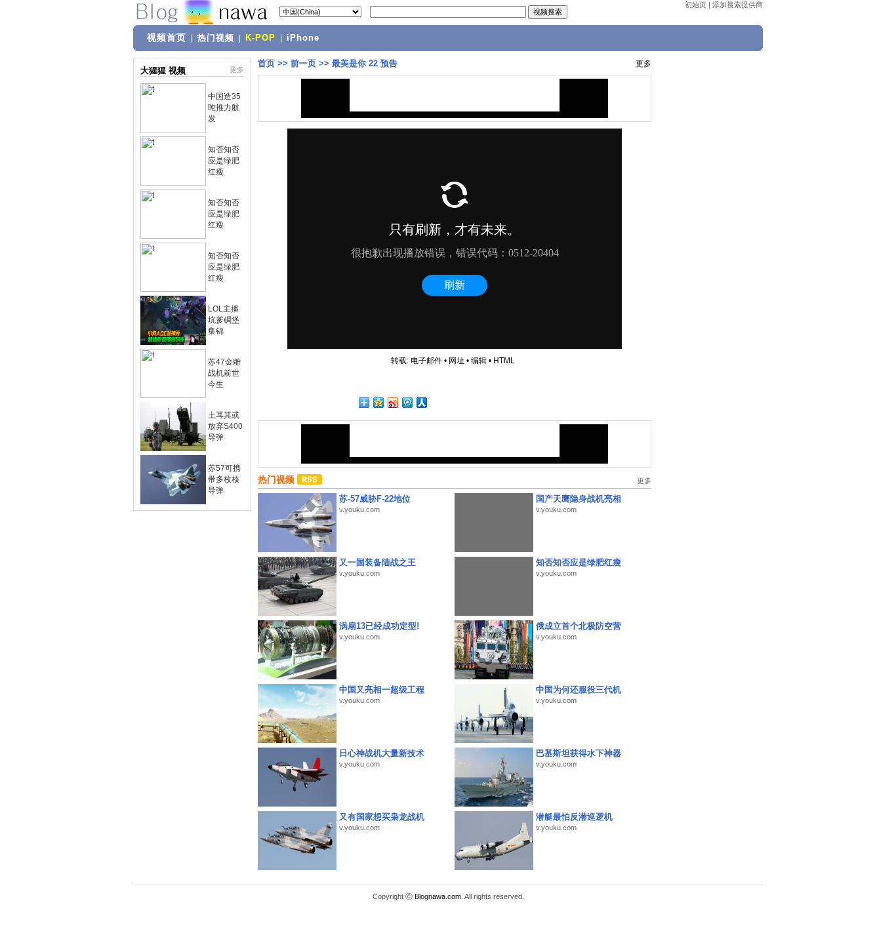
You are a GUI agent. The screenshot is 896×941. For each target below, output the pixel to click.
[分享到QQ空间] (378, 402)
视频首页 (166, 37)
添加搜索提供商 (737, 5)
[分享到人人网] (421, 402)
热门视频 (215, 38)
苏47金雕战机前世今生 (224, 373)
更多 (237, 69)
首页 (266, 63)
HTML (504, 360)
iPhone (303, 38)
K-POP (260, 38)
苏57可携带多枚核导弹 (224, 479)
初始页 (695, 5)
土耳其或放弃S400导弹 (225, 426)
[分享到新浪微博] (392, 402)
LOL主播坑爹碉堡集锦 (223, 320)
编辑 (479, 360)
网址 (456, 360)
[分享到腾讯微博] (406, 402)
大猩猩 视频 (163, 70)
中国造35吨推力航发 (224, 107)
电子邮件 (426, 360)
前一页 (303, 63)
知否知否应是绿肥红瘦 (223, 160)
